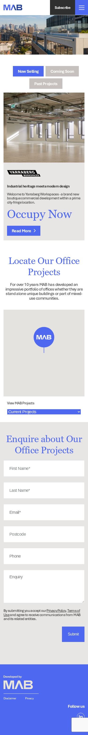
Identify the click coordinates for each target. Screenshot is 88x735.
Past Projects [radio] (45, 83)
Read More (22, 230)
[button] (44, 340)
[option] (44, 128)
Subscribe (62, 7)
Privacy (29, 698)
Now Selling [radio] (28, 71)
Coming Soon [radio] (62, 71)
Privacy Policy (56, 610)
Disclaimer (10, 698)
